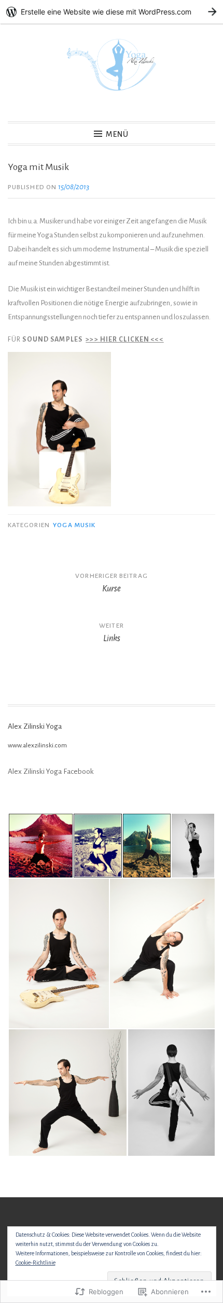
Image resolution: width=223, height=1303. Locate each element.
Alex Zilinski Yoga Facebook (51, 771)
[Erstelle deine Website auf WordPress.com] (111, 11)
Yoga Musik (74, 525)
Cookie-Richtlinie (35, 1262)
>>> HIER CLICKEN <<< (124, 339)
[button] (40, 846)
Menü (117, 134)
